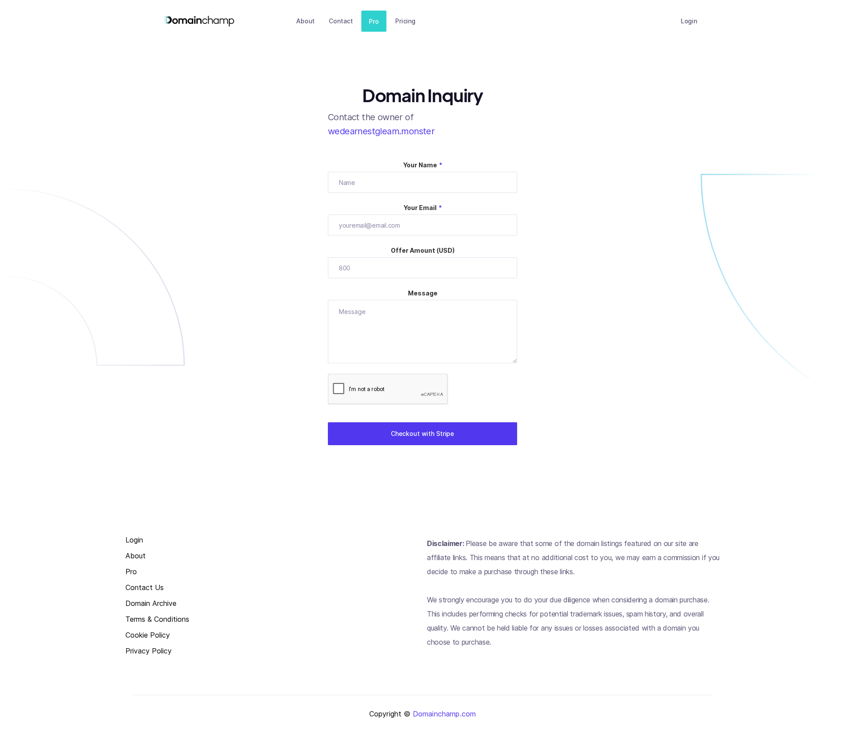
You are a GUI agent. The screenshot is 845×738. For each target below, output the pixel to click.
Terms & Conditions (157, 619)
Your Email (423, 207)
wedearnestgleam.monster (381, 131)
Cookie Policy (147, 635)
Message (422, 293)
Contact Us (144, 587)
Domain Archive (150, 603)
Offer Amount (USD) (423, 250)
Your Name (422, 165)
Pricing (405, 21)
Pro (374, 21)
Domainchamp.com (444, 713)
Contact (341, 21)
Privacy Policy (148, 651)
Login (689, 21)
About (305, 21)
